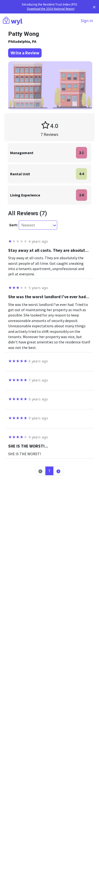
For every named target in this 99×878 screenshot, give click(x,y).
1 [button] (49, 471)
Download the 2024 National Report (50, 9)
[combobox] (21, 225)
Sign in (87, 20)
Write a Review (25, 53)
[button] (58, 470)
